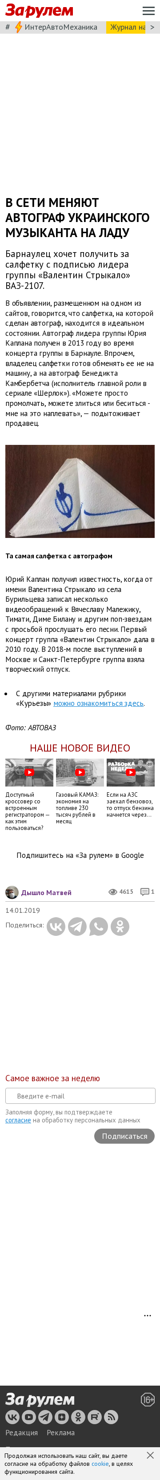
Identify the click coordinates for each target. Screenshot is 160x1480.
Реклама (61, 1432)
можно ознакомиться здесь (98, 703)
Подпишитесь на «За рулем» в (80, 855)
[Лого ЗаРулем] (39, 11)
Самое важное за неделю (52, 1078)
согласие (18, 1120)
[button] (151, 1456)
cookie (100, 1464)
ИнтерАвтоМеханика (60, 27)
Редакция (21, 1432)
